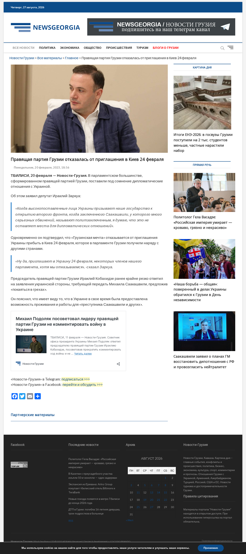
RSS (70, 520)
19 (144, 499)
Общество (93, 47)
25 (138, 507)
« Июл (129, 520)
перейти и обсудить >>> (82, 384)
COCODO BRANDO (120, 541)
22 (165, 499)
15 (165, 492)
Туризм (142, 47)
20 (151, 499)
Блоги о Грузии (166, 47)
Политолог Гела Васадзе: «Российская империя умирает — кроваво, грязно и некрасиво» (92, 463)
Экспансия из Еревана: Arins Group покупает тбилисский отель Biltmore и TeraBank (91, 488)
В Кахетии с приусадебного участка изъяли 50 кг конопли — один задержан (92, 475)
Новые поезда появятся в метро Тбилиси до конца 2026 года (94, 500)
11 (138, 492)
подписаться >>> (76, 379)
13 (151, 492)
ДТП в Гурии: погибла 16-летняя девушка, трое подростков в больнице (94, 511)
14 (158, 492)
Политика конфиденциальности (217, 540)
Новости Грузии (21, 541)
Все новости (23, 47)
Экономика (69, 47)
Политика (47, 47)
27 (151, 507)
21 (158, 499)
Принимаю (211, 548)
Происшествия (119, 47)
